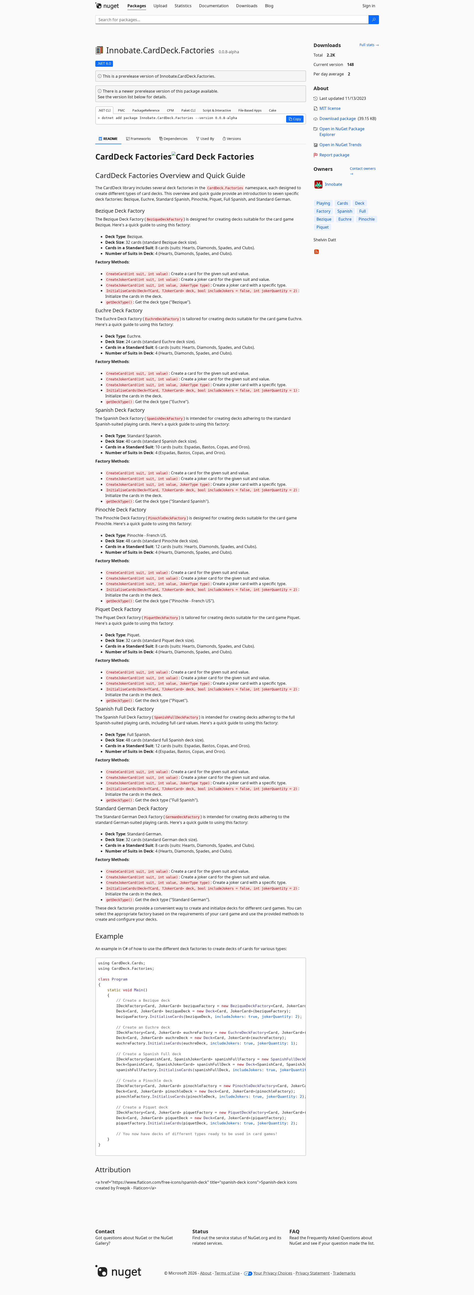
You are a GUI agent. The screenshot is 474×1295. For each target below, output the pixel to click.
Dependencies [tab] (175, 138)
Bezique (323, 219)
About (205, 1273)
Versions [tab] (233, 138)
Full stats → (369, 44)
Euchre (345, 219)
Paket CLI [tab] (188, 110)
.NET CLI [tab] (104, 110)
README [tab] (110, 138)
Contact (105, 1231)
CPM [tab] (170, 110)
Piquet (322, 227)
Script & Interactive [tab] (217, 110)
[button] (295, 119)
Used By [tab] (207, 138)
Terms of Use (227, 1273)
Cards (342, 203)
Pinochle (367, 219)
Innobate (333, 184)
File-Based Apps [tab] (250, 110)
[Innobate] (318, 184)
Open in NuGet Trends (340, 144)
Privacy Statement (313, 1273)
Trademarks (344, 1273)
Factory (323, 211)
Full (362, 211)
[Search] (374, 19)
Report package (334, 155)
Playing (323, 203)
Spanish (344, 211)
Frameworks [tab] (140, 138)
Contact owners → (363, 171)
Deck (360, 203)
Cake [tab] (272, 110)
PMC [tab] (121, 110)
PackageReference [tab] (145, 110)
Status (200, 1231)
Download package (337, 118)
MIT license (330, 108)
